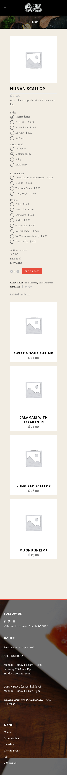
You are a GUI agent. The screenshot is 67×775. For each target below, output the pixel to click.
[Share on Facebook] (22, 286)
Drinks (14, 200)
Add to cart (32, 271)
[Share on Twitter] (26, 286)
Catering (9, 744)
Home (7, 732)
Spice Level (16, 144)
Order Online (11, 738)
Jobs (6, 756)
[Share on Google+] (30, 286)
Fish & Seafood (30, 283)
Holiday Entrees (46, 283)
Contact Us (10, 762)
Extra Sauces (17, 173)
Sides (13, 112)
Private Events (12, 750)
